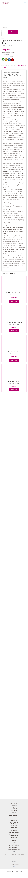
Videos (14, 812)
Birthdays (14, 830)
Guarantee (14, 810)
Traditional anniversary (14, 849)
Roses (14, 840)
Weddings (14, 820)
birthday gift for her (18, 111)
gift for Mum (18, 91)
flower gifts (15, 197)
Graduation (14, 823)
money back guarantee (9, 251)
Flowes (14, 842)
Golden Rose (14, 844)
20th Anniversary (14, 171)
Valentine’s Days (14, 822)
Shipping (14, 807)
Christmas (14, 829)
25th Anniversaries (14, 832)
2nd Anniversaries (14, 845)
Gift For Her (14, 839)
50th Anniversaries (14, 834)
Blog (14, 813)
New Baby (14, 837)
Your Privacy (14, 808)
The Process (14, 805)
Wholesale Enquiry (14, 815)
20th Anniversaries (14, 847)
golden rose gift (14, 97)
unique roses (20, 107)
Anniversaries (14, 835)
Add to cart (13, 31)
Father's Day (14, 827)
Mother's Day (14, 825)
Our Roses (14, 803)
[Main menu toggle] (25, 2)
